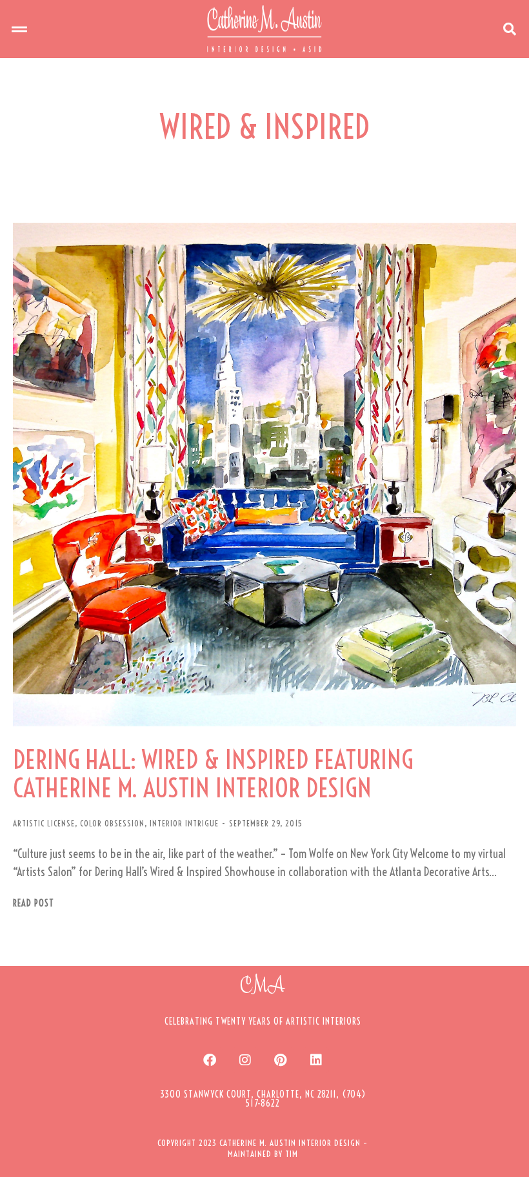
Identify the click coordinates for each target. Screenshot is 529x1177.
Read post (33, 903)
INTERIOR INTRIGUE (184, 823)
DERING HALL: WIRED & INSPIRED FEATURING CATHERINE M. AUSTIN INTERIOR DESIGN (213, 774)
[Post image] (264, 474)
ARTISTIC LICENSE (44, 823)
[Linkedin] (316, 1060)
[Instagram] (245, 1060)
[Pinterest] (281, 1060)
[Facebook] (210, 1060)
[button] (19, 29)
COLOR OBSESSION (112, 823)
